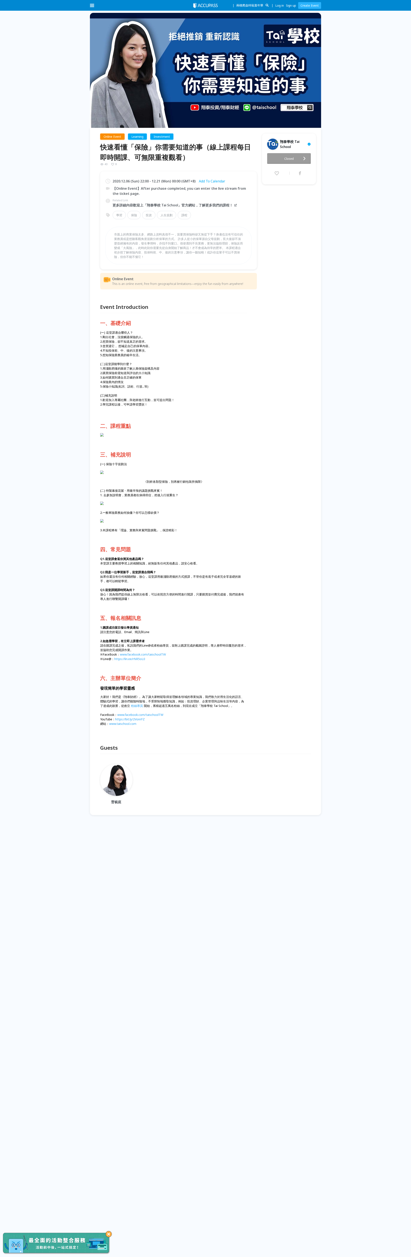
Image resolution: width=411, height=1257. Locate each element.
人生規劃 (167, 215)
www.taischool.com (122, 724)
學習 (119, 215)
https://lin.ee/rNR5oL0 (129, 659)
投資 (149, 215)
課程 (184, 215)
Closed (289, 159)
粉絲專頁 (137, 706)
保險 (134, 215)
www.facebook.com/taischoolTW (143, 654)
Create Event (310, 5)
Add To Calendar (212, 181)
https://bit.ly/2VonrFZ (130, 719)
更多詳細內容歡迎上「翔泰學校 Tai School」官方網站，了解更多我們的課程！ (173, 205)
